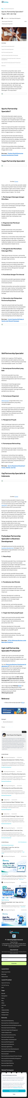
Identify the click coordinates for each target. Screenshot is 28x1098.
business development (7, 548)
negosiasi (6, 400)
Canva (16, 181)
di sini (19, 685)
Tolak (14, 1094)
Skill (2, 400)
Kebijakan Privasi (17, 1087)
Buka (23, 702)
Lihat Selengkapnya (22, 842)
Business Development (9, 8)
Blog (2, 8)
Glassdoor (4, 505)
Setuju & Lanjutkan (14, 1091)
